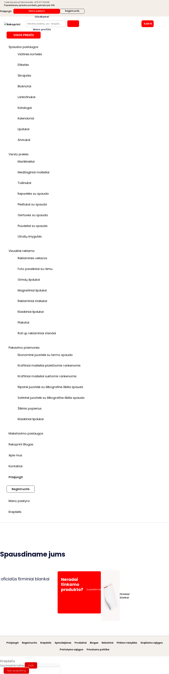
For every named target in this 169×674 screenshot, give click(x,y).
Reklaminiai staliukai (32, 301)
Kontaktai (15, 466)
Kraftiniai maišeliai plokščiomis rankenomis (49, 365)
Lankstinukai (26, 97)
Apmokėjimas (63, 642)
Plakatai (23, 322)
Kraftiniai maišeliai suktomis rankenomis (47, 376)
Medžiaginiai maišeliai (33, 172)
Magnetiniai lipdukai (32, 290)
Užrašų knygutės (30, 236)
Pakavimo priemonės (24, 348)
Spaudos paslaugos (23, 47)
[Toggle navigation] (161, 23)
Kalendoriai (26, 118)
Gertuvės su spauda (33, 215)
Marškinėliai (26, 161)
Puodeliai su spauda (32, 226)
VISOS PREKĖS (23, 35)
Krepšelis (15, 512)
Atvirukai (24, 140)
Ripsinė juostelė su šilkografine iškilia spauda (50, 387)
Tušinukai (24, 183)
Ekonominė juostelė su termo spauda (45, 355)
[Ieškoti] (73, 23)
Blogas (94, 642)
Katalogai (25, 108)
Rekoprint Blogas (21, 444)
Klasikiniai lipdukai (31, 312)
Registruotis (72, 11)
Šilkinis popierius (30, 408)
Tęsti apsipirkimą (16, 670)
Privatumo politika (98, 649)
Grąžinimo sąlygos (151, 642)
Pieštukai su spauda (32, 204)
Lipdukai (23, 129)
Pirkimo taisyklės (127, 642)
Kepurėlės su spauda (33, 194)
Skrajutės (24, 75)
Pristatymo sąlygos (71, 649)
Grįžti (31, 665)
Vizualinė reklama (21, 251)
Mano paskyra (37, 11)
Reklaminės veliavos (32, 258)
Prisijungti (16, 477)
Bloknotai (24, 86)
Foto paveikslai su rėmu (35, 269)
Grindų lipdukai (29, 280)
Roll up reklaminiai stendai (37, 333)
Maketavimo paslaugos (26, 433)
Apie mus (15, 455)
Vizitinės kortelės (30, 54)
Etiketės (23, 65)
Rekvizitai (107, 642)
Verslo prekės (19, 154)
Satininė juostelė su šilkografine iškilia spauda (51, 398)
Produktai (81, 642)
